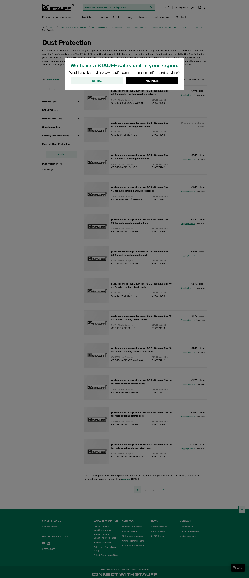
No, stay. (97, 80)
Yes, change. (152, 80)
